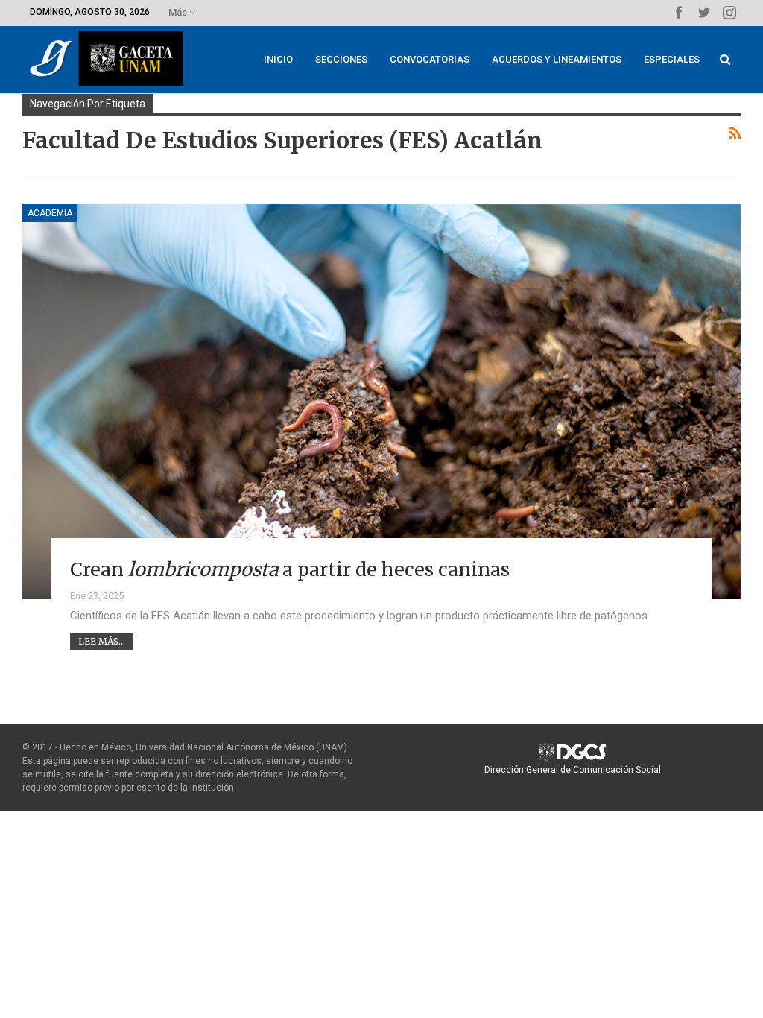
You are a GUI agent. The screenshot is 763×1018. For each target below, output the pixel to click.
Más (178, 12)
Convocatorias (429, 59)
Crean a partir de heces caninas (290, 569)
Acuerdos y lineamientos (556, 59)
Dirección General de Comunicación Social (572, 770)
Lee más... (101, 641)
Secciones (341, 59)
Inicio (278, 59)
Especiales (672, 59)
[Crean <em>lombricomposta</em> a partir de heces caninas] (381, 401)
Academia (50, 213)
